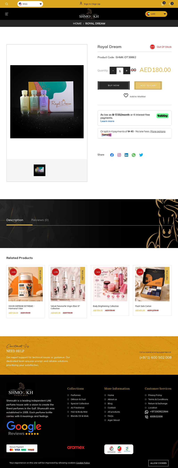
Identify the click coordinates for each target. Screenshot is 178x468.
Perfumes (76, 395)
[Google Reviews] (23, 429)
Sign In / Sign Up (92, 4)
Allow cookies (158, 463)
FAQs (110, 416)
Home (77, 23)
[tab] (15, 220)
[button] (162, 4)
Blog (110, 403)
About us (112, 399)
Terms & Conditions (158, 399)
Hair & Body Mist (79, 411)
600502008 (156, 416)
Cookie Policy (83, 462)
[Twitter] (141, 154)
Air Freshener (77, 407)
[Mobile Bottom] (6, 14)
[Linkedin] (126, 154)
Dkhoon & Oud (78, 399)
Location (152, 407)
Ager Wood (114, 420)
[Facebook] (112, 154)
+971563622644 (159, 411)
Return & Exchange (157, 403)
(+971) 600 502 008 (156, 357)
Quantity (103, 70)
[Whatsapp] (134, 154)
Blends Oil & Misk (79, 416)
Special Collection (80, 403)
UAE (153, 13)
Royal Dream (95, 23)
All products (114, 411)
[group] (25, 291)
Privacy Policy (155, 395)
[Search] (6, 4)
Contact (112, 407)
